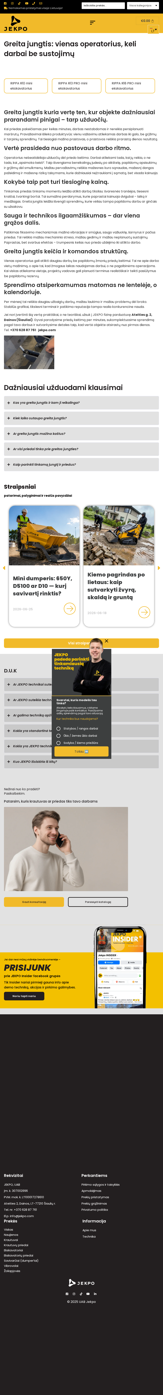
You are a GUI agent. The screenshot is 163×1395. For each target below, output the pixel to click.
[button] (92, 23)
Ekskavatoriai (13, 1250)
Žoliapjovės (12, 1271)
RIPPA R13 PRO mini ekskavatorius (72, 86)
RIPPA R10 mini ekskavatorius (21, 86)
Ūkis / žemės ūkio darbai (80, 736)
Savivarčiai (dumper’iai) (21, 1261)
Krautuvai (11, 1240)
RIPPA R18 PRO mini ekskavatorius (126, 86)
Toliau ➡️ (81, 751)
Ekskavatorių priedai (18, 1255)
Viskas (8, 1230)
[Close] (106, 641)
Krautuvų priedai (16, 1245)
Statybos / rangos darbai (81, 729)
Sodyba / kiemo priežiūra (81, 743)
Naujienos (11, 1235)
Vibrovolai (11, 1266)
